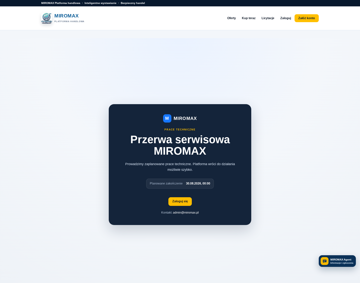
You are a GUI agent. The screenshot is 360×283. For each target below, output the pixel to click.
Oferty (231, 18)
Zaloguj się (180, 201)
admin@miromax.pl (186, 212)
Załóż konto (306, 18)
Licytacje (268, 18)
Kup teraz (249, 18)
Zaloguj (285, 18)
